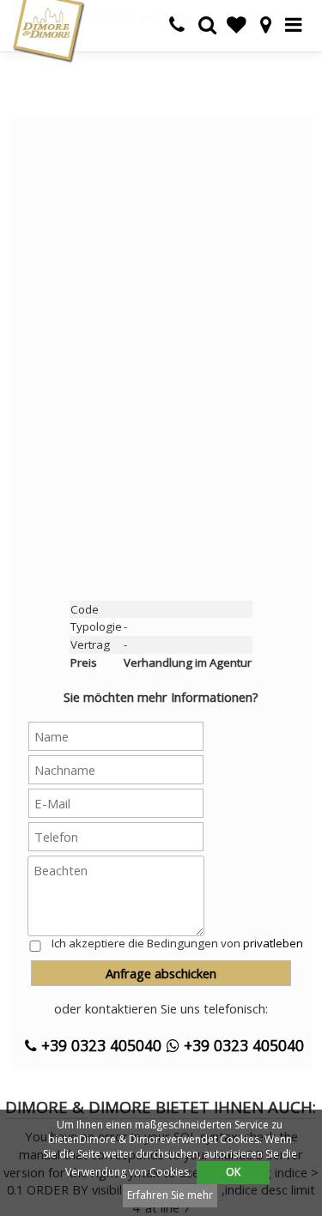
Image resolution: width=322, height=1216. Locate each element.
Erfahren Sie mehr (170, 1195)
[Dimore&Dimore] (48, 30)
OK (233, 1172)
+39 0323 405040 (99, 1045)
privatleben (273, 943)
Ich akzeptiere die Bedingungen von (177, 943)
